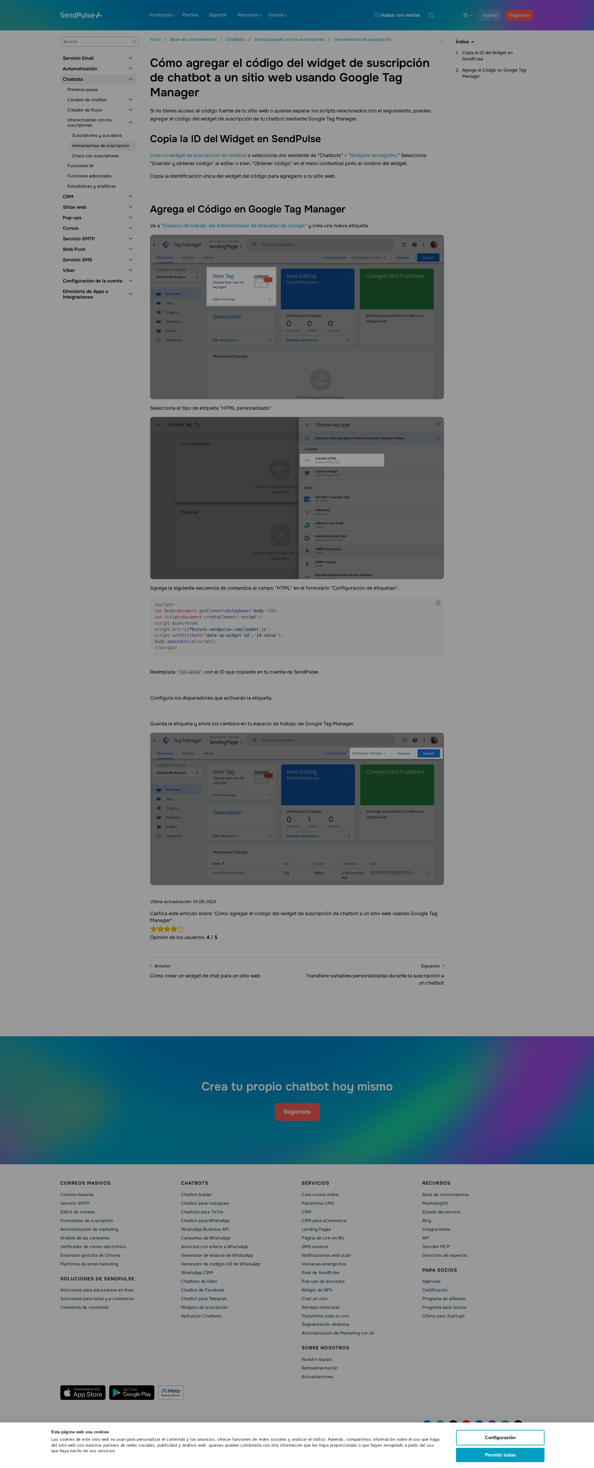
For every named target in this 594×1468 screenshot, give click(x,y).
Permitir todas (500, 1454)
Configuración (500, 1437)
